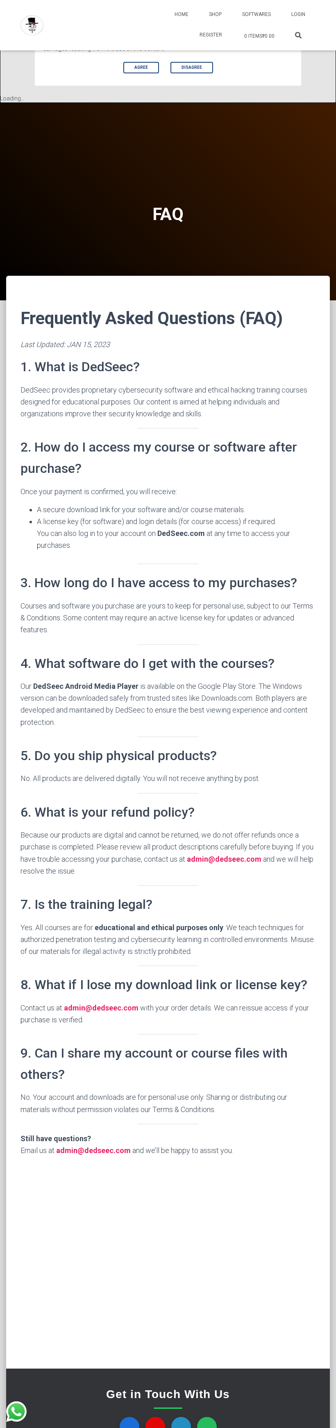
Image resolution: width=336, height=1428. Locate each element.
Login (298, 14)
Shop (215, 14)
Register (211, 35)
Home (181, 14)
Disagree (192, 67)
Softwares (256, 14)
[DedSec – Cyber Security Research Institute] (32, 25)
